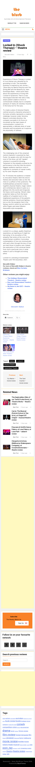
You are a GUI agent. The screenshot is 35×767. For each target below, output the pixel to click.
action (8, 718)
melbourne (27, 738)
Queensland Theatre (11, 368)
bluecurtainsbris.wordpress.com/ (15, 311)
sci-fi (19, 748)
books (18, 721)
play (31, 745)
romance (15, 748)
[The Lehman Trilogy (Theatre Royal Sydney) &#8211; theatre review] (22, 330)
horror (21, 738)
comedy (21, 724)
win (8, 754)
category (5, 724)
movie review (10, 741)
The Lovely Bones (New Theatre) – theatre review (8, 353)
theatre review (19, 751)
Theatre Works (28, 751)
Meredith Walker (9, 54)
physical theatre (9, 364)
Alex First (15, 407)
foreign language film (23, 735)
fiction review (23, 731)
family (12, 731)
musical (16, 745)
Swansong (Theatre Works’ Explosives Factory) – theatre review (8, 338)
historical (16, 738)
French (4, 738)
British (28, 721)
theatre (9, 751)
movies (21, 742)
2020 (4, 718)
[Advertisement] (17, 532)
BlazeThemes (21, 763)
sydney (4, 751)
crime (14, 727)
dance (18, 727)
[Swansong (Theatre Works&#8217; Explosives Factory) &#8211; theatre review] (9, 330)
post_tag (8, 747)
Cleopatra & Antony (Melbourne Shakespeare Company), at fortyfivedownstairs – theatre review (21, 445)
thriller (4, 754)
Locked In (20, 361)
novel (28, 745)
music (10, 745)
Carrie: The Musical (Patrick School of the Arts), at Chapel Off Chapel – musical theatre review (21, 415)
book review (10, 721)
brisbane (24, 721)
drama (12, 361)
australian (19, 718)
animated (12, 718)
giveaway (10, 738)
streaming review (26, 748)
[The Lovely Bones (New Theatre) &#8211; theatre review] (9, 347)
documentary (25, 727)
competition (7, 727)
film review (9, 734)
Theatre (7, 40)
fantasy (16, 731)
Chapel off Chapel (12, 724)
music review (23, 745)
